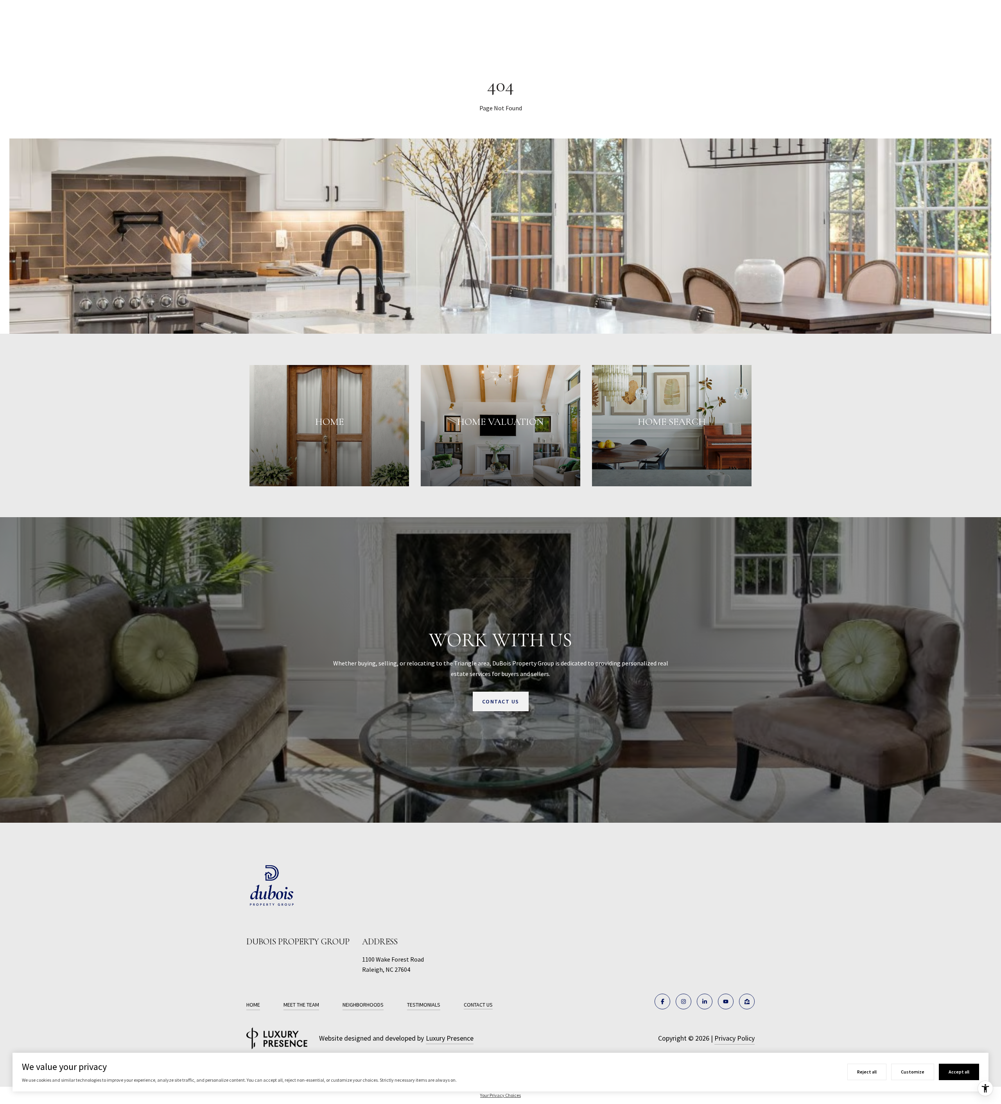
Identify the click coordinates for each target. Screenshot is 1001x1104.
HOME (253, 1004)
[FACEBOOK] (662, 1001)
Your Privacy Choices (500, 1095)
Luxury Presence (450, 1038)
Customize (912, 1072)
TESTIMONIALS (423, 1004)
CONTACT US (478, 1005)
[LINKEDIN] (704, 1001)
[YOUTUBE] (726, 1001)
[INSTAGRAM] (683, 1001)
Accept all (959, 1072)
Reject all (867, 1072)
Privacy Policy (734, 1038)
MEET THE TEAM (301, 1004)
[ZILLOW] (747, 1001)
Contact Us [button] (500, 701)
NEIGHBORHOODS (363, 1004)
